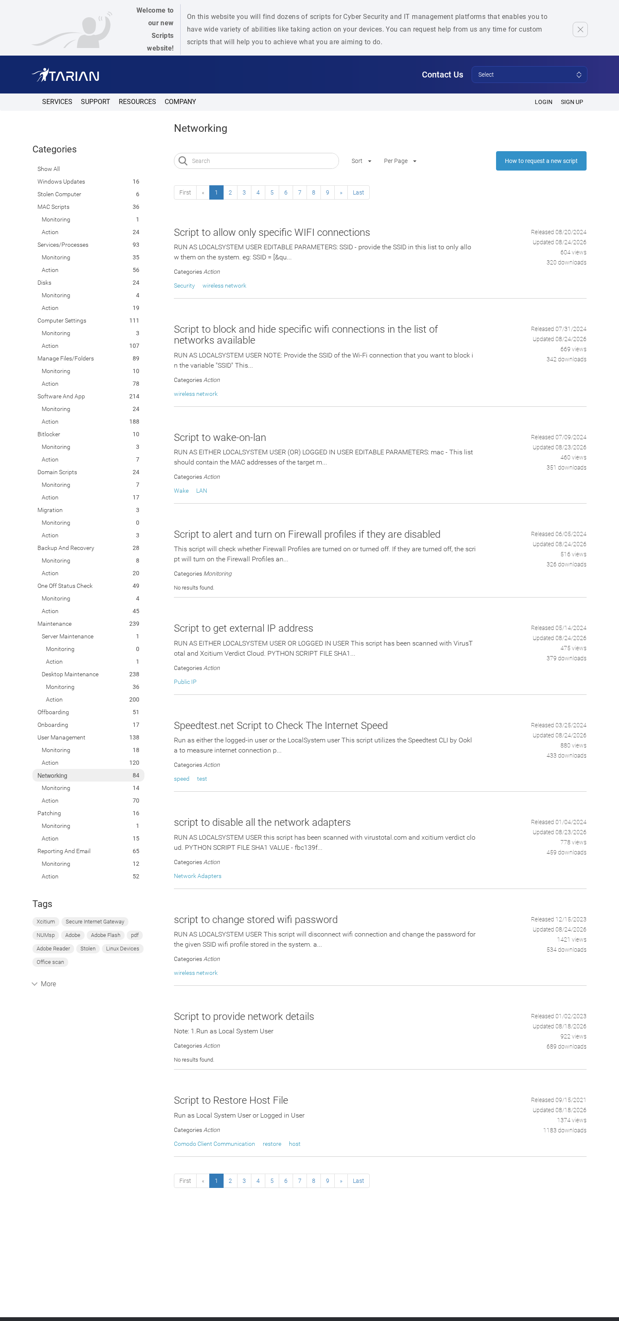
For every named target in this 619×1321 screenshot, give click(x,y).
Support (95, 102)
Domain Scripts (57, 472)
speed (181, 778)
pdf (135, 935)
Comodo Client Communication (214, 1143)
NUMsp (46, 935)
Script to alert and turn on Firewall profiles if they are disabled (307, 534)
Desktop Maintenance (70, 674)
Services (57, 102)
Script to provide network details (244, 1016)
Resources (137, 102)
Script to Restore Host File (231, 1100)
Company (180, 102)
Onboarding (52, 724)
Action (50, 232)
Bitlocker (48, 434)
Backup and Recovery (65, 547)
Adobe (72, 935)
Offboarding (53, 712)
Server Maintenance (67, 636)
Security (184, 285)
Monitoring (56, 219)
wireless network (224, 285)
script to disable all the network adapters (262, 822)
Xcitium (46, 921)
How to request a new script (541, 160)
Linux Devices (122, 948)
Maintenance (54, 623)
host (295, 1143)
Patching (49, 813)
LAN (201, 490)
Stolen (88, 948)
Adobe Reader (53, 948)
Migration (50, 510)
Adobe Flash (105, 935)
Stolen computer (59, 194)
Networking (52, 775)
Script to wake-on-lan (220, 437)
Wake (181, 490)
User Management (61, 737)
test (202, 778)
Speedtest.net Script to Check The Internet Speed (281, 725)
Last (358, 192)
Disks (44, 282)
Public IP (185, 681)
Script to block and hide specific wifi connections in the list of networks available (306, 334)
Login (543, 102)
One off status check (65, 585)
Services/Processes (62, 244)
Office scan (50, 962)
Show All (48, 168)
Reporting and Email (64, 851)
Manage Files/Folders (65, 358)
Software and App (61, 396)
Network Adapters (197, 876)
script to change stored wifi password (256, 920)
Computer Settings (61, 320)
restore (272, 1143)
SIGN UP (572, 102)
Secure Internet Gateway (95, 921)
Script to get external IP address (243, 628)
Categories (54, 149)
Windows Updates (61, 181)
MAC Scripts (53, 206)
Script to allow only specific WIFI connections (272, 232)
